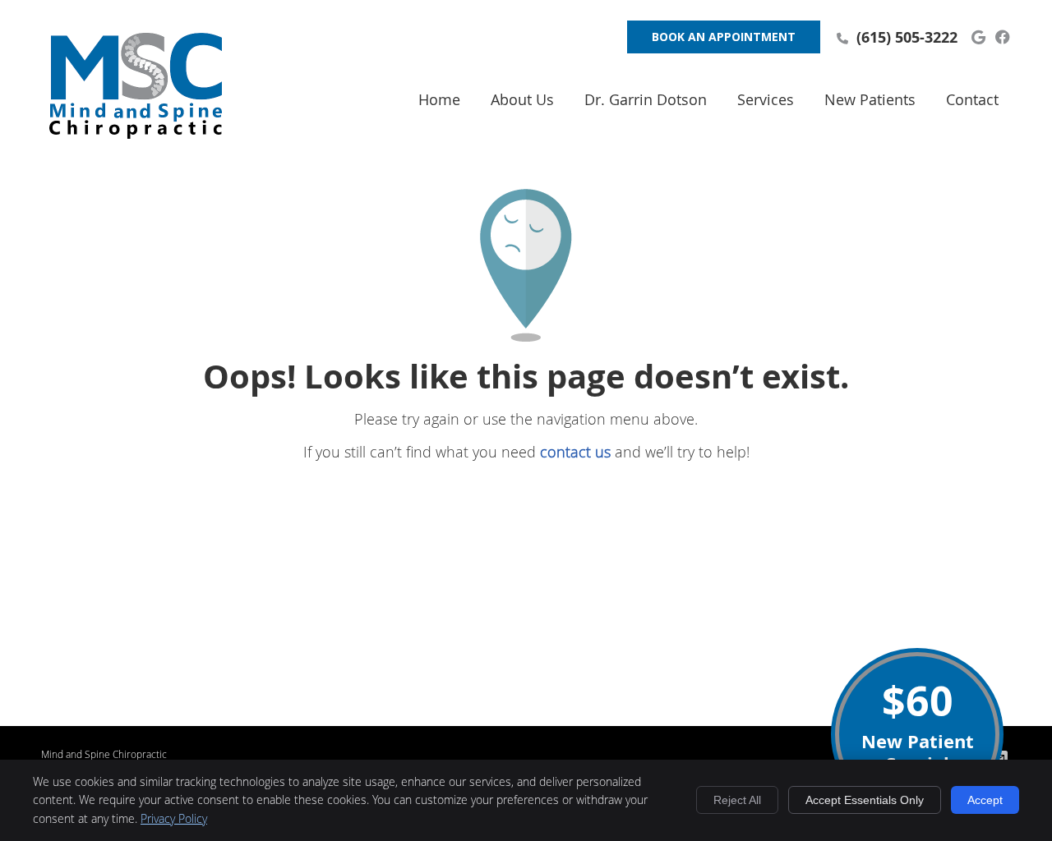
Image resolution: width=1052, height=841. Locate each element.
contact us (575, 452)
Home (439, 99)
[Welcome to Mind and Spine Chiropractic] (135, 133)
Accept (985, 800)
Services (765, 99)
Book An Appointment (724, 36)
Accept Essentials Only (864, 800)
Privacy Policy (174, 818)
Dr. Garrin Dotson (645, 99)
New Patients (870, 99)
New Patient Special (917, 724)
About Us (522, 99)
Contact (972, 99)
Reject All (737, 800)
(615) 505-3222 (906, 37)
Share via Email (1002, 758)
